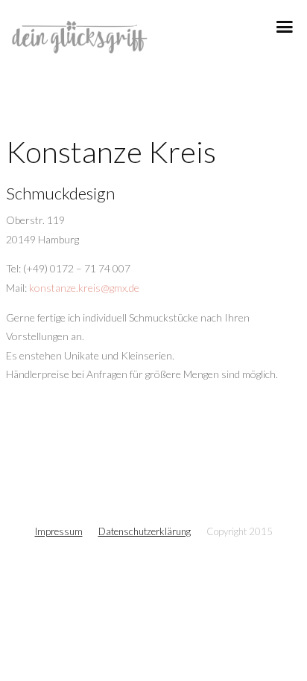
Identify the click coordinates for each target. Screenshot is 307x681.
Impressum (59, 531)
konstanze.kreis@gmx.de (84, 287)
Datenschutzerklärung (144, 531)
